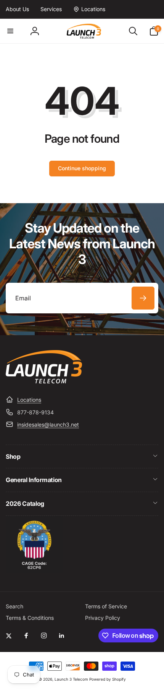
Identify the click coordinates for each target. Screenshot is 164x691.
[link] (17, 9)
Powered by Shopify (107, 679)
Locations (29, 399)
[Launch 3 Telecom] (44, 381)
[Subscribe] (143, 298)
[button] (10, 31)
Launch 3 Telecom (71, 679)
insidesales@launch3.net (48, 424)
